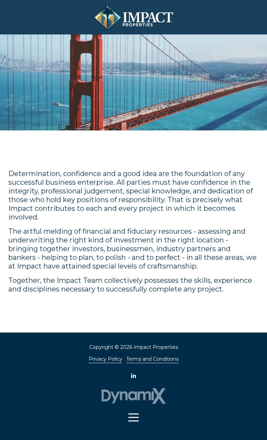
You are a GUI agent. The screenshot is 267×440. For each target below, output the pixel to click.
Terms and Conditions (152, 359)
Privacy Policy (105, 359)
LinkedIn (133, 376)
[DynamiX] (133, 396)
